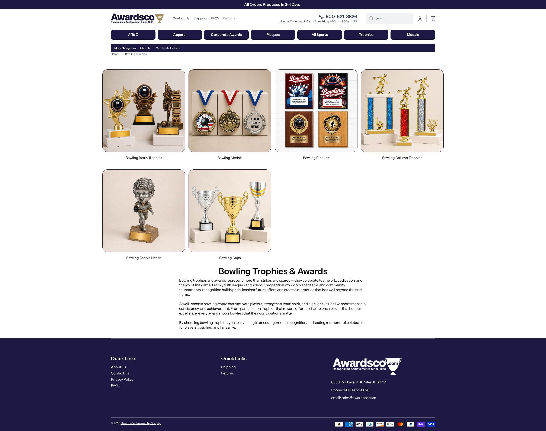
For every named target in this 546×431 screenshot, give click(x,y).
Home (114, 53)
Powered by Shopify (148, 423)
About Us (118, 367)
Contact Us (120, 373)
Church (145, 48)
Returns (227, 373)
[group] (143, 114)
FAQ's (115, 385)
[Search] (369, 18)
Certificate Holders (168, 48)
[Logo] (137, 18)
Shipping (228, 367)
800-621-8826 (341, 16)
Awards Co (128, 423)
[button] (433, 18)
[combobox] (390, 18)
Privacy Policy (122, 379)
